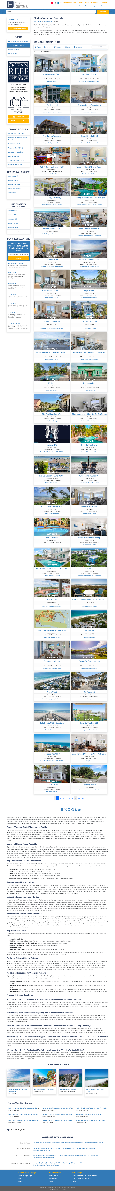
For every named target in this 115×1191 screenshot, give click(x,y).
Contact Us (71, 1187)
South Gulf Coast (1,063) (16, 160)
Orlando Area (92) (14, 156)
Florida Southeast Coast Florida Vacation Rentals (24, 1108)
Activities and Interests (16, 263)
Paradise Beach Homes (51, 297)
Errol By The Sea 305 (89, 723)
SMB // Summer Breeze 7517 (52, 167)
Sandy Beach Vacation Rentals (89, 359)
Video (51, 1181)
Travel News (12, 303)
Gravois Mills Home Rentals (41, 1150)
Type (39, 47)
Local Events (12, 54)
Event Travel (12, 272)
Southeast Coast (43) (15, 164)
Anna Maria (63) (13, 193)
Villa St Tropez (52, 538)
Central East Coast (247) (16, 133)
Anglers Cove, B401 (51, 74)
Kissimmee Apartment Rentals (93, 1142)
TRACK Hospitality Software (82, 1178)
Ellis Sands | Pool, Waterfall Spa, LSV (51, 568)
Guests (59, 47)
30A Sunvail (52, 599)
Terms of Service (60, 1187)
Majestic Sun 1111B (52, 754)
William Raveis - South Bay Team (52, 668)
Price (68, 47)
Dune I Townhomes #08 (89, 260)
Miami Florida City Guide (68, 1089)
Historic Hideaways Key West (89, 452)
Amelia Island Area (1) (15, 184)
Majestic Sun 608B (52, 321)
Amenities (79, 47)
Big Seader (89, 630)
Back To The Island (89, 445)
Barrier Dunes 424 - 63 (52, 229)
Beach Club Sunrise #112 (51, 507)
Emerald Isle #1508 (89, 507)
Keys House (89, 290)
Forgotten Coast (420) (15, 148)
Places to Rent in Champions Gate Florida (46, 1142)
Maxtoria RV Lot (89, 785)
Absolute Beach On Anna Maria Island (89, 198)
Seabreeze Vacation (51, 390)
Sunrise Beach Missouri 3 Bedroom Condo (46, 1148)
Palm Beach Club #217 (51, 290)
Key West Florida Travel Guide (44, 1089)
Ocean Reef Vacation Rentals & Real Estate (89, 143)
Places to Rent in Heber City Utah (44, 1157)
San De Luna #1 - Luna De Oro (51, 476)
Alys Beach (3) (13, 176)
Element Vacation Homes (52, 174)
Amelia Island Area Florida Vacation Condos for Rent (93, 1120)
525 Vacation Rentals (18, 121)
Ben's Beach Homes (89, 390)
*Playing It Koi (52, 105)
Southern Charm (89, 74)
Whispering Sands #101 (89, 476)
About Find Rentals (46, 1187)
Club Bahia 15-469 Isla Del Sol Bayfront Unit (89, 414)
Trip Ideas (11, 312)
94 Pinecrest (89, 692)
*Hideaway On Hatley (52, 198)
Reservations (53, 1176)
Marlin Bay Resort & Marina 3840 (52, 630)
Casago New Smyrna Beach (89, 730)
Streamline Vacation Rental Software (85, 1176)
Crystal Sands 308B (89, 136)
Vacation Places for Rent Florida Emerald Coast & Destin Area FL (63, 1114)
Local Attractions (13, 49)
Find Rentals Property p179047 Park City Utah (48, 1155)
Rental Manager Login (25, 1176)
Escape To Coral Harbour (89, 661)
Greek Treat (52, 692)
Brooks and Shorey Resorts (89, 606)
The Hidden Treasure (52, 136)
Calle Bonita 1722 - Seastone (52, 723)
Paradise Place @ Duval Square (89, 167)
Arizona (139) (12, 215)
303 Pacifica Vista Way (52, 414)
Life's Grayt (89, 568)
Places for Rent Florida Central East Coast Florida (58, 1108)
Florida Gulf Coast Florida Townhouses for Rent (24, 1120)
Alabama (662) (13, 211)
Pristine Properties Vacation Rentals (89, 81)
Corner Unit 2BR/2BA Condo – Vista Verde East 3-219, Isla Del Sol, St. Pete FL (89, 352)
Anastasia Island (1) (14, 188)
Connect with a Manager (18, 29)
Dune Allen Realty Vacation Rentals (89, 266)
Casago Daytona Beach (89, 112)
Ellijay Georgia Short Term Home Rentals (46, 1165)
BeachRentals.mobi (89, 637)
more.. (75, 1181)
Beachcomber (89, 383)
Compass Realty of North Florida (52, 143)
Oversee (89, 699)
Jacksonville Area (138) (16, 152)
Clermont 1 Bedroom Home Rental (72, 1142)
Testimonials (103, 6)
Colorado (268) (13, 227)
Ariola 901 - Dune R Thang (89, 538)
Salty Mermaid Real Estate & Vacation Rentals (89, 204)
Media (20, 1178)
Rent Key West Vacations (89, 174)
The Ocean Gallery (52, 421)
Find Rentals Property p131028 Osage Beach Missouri (78, 1148)
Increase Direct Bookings (87, 6)
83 (83, 798)
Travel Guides (12, 294)
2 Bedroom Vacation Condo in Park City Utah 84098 (81, 1155)
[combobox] (51, 12)
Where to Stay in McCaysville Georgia (45, 1163)
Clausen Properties (51, 81)
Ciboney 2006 (52, 260)
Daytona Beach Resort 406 (89, 105)
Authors (20, 1181)
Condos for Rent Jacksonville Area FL (88, 1114)
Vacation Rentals (16, 45)
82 (79, 798)
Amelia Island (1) (13, 180)
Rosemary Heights (52, 661)
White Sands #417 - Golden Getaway (51, 352)
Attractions (12, 283)
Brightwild (89, 760)
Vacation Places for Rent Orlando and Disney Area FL (59, 1120)
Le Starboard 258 (89, 321)
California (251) (13, 223)
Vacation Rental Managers (18, 41)
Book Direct (19, 117)
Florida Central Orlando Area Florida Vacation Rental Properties (29, 1114)
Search (18, 258)
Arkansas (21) (12, 219)
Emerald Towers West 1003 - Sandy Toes (89, 599)
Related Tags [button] (17, 1129)
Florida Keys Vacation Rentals (89, 297)
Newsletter (53, 1178)
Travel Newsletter (14, 323)
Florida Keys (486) (14, 144)
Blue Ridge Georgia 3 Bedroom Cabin (70, 1163)
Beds (48, 47)
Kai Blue (51, 383)
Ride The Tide (52, 785)
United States (47, 21)
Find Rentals (37, 21)
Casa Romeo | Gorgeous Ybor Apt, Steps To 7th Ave (89, 754)
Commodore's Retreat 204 (89, 229)
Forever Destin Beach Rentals (52, 575)
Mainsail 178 (52, 445)
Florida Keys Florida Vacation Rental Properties (91, 1108)
